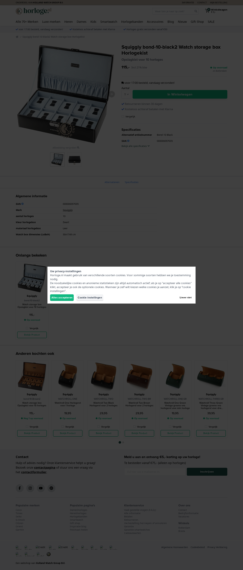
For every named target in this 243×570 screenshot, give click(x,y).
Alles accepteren (61, 297)
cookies (120, 275)
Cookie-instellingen (90, 297)
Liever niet (186, 297)
